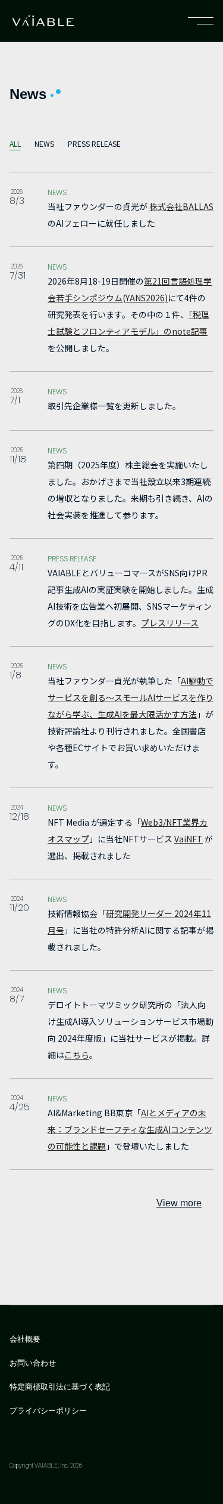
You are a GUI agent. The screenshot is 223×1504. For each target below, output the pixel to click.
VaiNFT (188, 839)
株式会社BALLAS (181, 206)
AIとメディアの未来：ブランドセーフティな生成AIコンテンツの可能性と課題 (130, 1129)
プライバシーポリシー (48, 1410)
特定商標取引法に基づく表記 (60, 1386)
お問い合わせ (33, 1362)
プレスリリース (170, 623)
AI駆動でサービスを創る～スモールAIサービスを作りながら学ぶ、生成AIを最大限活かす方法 (130, 697)
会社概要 (25, 1339)
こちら (76, 1055)
